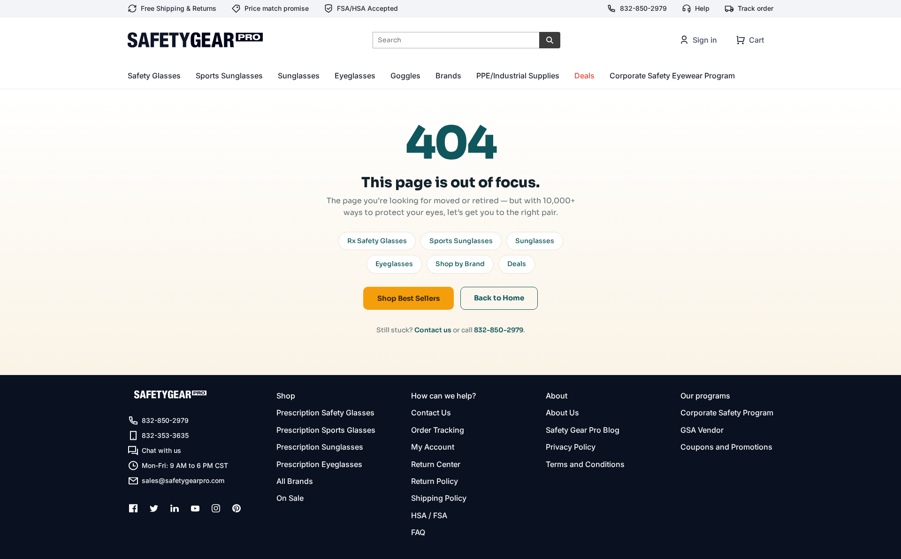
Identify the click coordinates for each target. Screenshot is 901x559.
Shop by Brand (460, 264)
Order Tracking (437, 430)
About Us (562, 412)
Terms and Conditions (585, 464)
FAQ (418, 532)
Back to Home (499, 297)
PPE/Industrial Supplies (517, 75)
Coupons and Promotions (726, 447)
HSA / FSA (429, 515)
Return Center (435, 464)
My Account (432, 447)
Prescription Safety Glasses (325, 412)
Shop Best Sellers (408, 298)
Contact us (432, 330)
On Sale (290, 498)
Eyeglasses (355, 75)
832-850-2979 (498, 330)
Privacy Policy (571, 447)
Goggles (405, 75)
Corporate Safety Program (726, 412)
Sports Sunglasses (229, 75)
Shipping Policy (438, 498)
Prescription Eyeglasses (319, 464)
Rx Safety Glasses (377, 241)
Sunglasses (299, 75)
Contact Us (431, 412)
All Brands (294, 481)
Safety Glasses (154, 75)
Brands (448, 75)
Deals (584, 75)
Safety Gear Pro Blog (582, 430)
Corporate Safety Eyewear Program (672, 75)
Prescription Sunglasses (319, 447)
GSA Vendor (702, 430)
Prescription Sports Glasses (325, 430)
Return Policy (434, 481)
